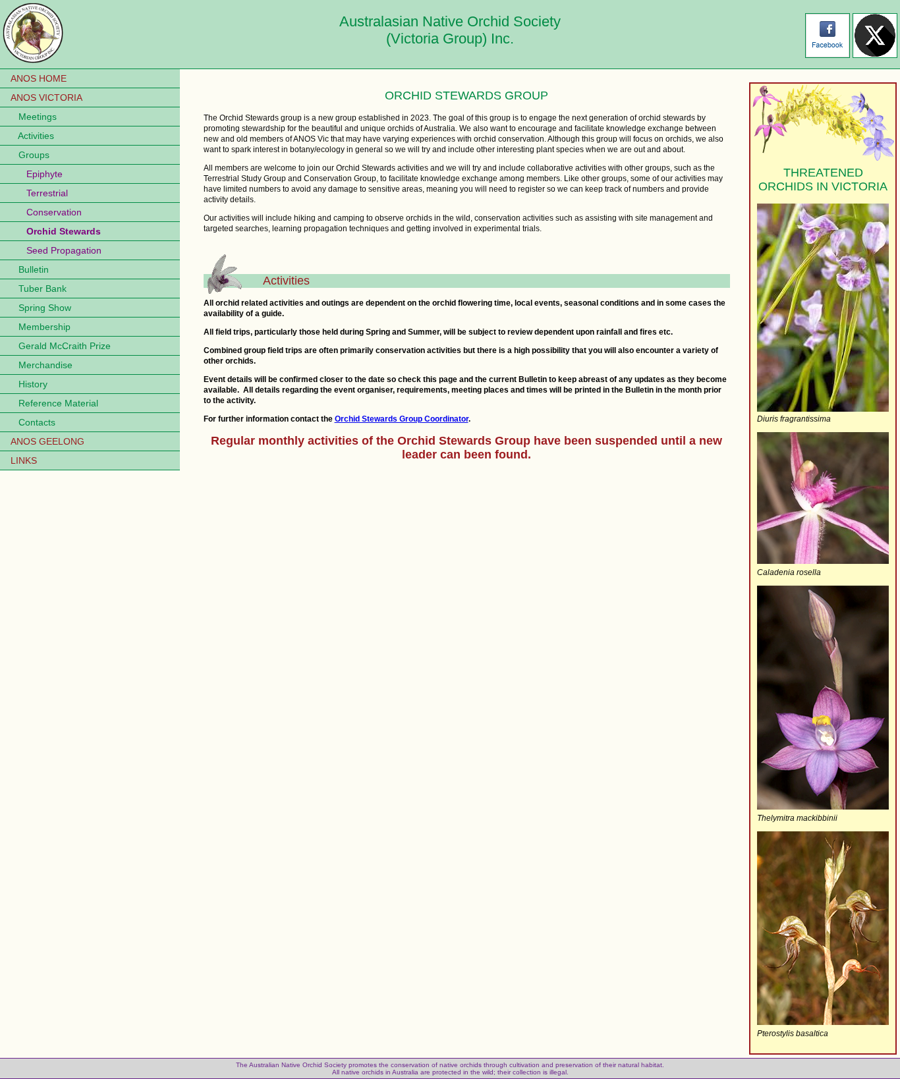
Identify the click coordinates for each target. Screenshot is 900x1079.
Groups (30, 155)
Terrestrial (39, 193)
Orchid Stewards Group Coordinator (401, 419)
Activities (32, 135)
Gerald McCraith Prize (61, 346)
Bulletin (30, 269)
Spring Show (41, 307)
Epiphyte (37, 174)
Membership (40, 326)
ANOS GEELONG (47, 441)
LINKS (24, 460)
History (29, 384)
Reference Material (54, 403)
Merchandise (41, 365)
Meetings (34, 116)
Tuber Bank (39, 288)
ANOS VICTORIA (46, 97)
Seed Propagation (56, 250)
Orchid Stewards (56, 231)
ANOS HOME (39, 78)
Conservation (46, 212)
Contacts (33, 422)
